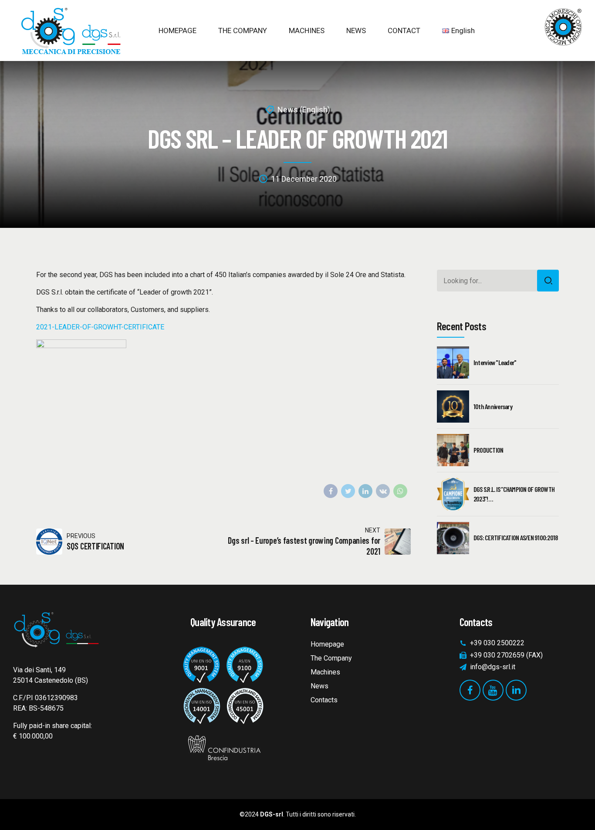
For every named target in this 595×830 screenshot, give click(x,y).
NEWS (356, 30)
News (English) (303, 109)
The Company (331, 658)
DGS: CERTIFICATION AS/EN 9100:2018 (515, 537)
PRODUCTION (488, 450)
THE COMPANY (242, 30)
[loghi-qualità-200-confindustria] (223, 702)
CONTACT (404, 30)
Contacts (324, 700)
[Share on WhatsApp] (400, 491)
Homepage (327, 644)
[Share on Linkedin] (365, 491)
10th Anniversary (492, 406)
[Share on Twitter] (348, 491)
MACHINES (307, 30)
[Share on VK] (383, 491)
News (319, 686)
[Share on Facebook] (331, 491)
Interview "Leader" (495, 362)
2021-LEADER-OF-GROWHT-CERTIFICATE (100, 327)
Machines (325, 672)
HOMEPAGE (177, 30)
